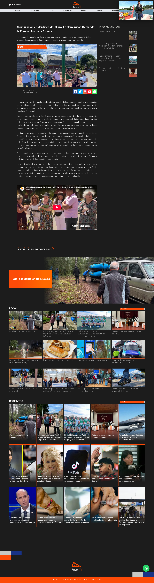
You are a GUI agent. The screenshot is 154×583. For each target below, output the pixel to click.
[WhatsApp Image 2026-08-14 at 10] (26, 387)
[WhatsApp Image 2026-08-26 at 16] (133, 39)
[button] (21, 249)
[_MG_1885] (60, 387)
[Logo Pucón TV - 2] (77, 7)
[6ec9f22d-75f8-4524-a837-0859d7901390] (60, 358)
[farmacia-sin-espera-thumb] (94, 358)
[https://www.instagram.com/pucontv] (85, 91)
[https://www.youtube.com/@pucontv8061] (89, 91)
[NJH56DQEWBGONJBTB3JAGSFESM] (26, 358)
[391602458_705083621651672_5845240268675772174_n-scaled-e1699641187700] (50, 444)
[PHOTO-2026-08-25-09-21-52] (133, 76)
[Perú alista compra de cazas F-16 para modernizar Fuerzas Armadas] (131, 444)
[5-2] (128, 387)
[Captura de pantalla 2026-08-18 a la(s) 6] (128, 358)
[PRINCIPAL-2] (98, 303)
